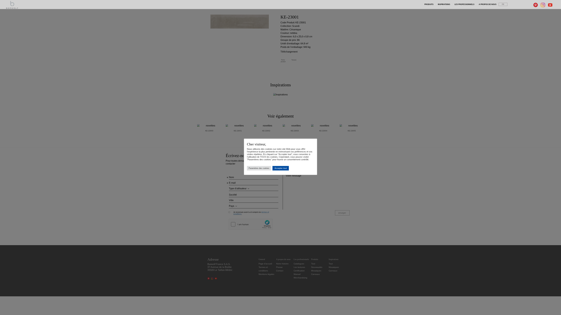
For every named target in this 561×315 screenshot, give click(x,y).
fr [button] (503, 4)
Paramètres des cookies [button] (259, 168)
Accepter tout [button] (281, 168)
